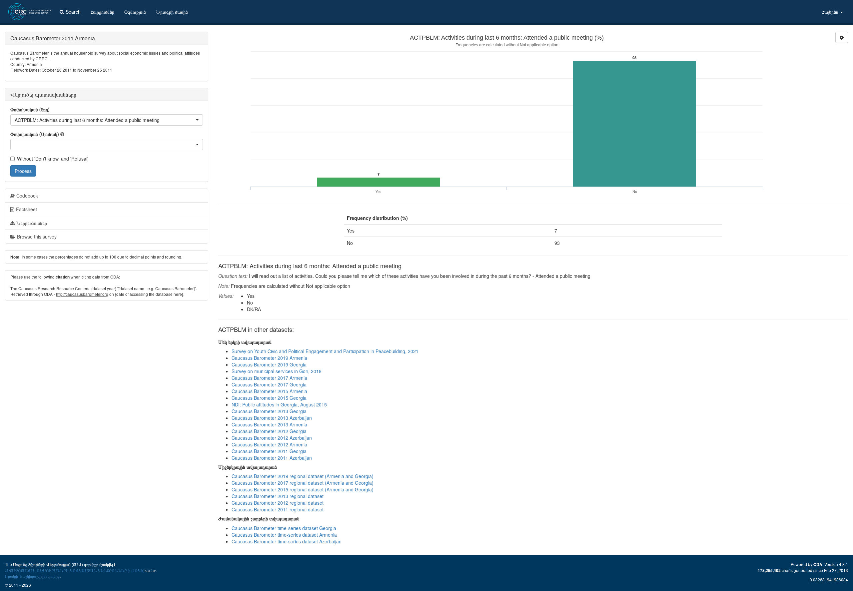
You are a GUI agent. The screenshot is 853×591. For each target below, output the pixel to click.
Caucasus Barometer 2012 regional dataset (278, 502)
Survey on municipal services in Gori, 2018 (277, 371)
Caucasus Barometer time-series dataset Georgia (284, 528)
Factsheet (26, 209)
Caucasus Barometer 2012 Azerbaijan (272, 437)
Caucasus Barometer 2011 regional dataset (278, 509)
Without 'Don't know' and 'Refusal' (52, 158)
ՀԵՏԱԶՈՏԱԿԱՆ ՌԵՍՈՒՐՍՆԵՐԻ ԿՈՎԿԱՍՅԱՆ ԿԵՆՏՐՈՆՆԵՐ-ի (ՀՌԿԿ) (75, 570)
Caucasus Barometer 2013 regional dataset (278, 496)
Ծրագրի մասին (172, 11)
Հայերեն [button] (831, 11)
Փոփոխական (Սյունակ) (34, 134)
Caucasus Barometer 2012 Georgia (269, 431)
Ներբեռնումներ (31, 223)
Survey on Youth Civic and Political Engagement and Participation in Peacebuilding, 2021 (325, 351)
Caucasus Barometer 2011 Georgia (269, 451)
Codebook (27, 195)
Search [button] (73, 11)
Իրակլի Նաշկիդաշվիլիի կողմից (32, 576)
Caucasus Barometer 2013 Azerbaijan (272, 417)
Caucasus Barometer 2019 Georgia (269, 364)
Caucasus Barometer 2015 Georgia (269, 397)
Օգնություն (135, 11)
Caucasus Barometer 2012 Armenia (269, 444)
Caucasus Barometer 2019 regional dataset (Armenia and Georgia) (303, 476)
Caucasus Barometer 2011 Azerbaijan (272, 457)
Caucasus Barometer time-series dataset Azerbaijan (287, 541)
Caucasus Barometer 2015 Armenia (269, 391)
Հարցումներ (102, 11)
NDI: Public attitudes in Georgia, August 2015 (279, 404)
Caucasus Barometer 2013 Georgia (269, 411)
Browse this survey (37, 236)
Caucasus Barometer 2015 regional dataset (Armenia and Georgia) (303, 489)
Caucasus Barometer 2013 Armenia (269, 424)
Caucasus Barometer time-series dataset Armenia (284, 534)
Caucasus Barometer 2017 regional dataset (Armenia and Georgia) (303, 482)
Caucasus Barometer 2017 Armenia (269, 377)
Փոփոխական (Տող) (30, 109)
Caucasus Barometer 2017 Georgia (269, 384)
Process (23, 171)
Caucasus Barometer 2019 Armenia (269, 357)
